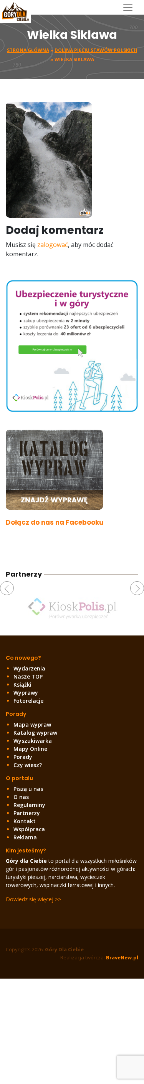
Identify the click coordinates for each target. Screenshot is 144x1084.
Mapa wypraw (32, 724)
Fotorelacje (28, 700)
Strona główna (28, 50)
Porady (22, 756)
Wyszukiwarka (32, 740)
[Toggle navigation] (131, 7)
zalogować (52, 244)
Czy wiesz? (27, 765)
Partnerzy (26, 813)
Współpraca (29, 829)
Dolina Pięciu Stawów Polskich (96, 50)
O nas (21, 796)
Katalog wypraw (35, 732)
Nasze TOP (28, 676)
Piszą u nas (28, 788)
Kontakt (24, 821)
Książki (22, 684)
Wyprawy (25, 692)
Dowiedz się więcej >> (33, 899)
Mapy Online (30, 748)
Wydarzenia (29, 668)
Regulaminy (29, 805)
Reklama (25, 837)
